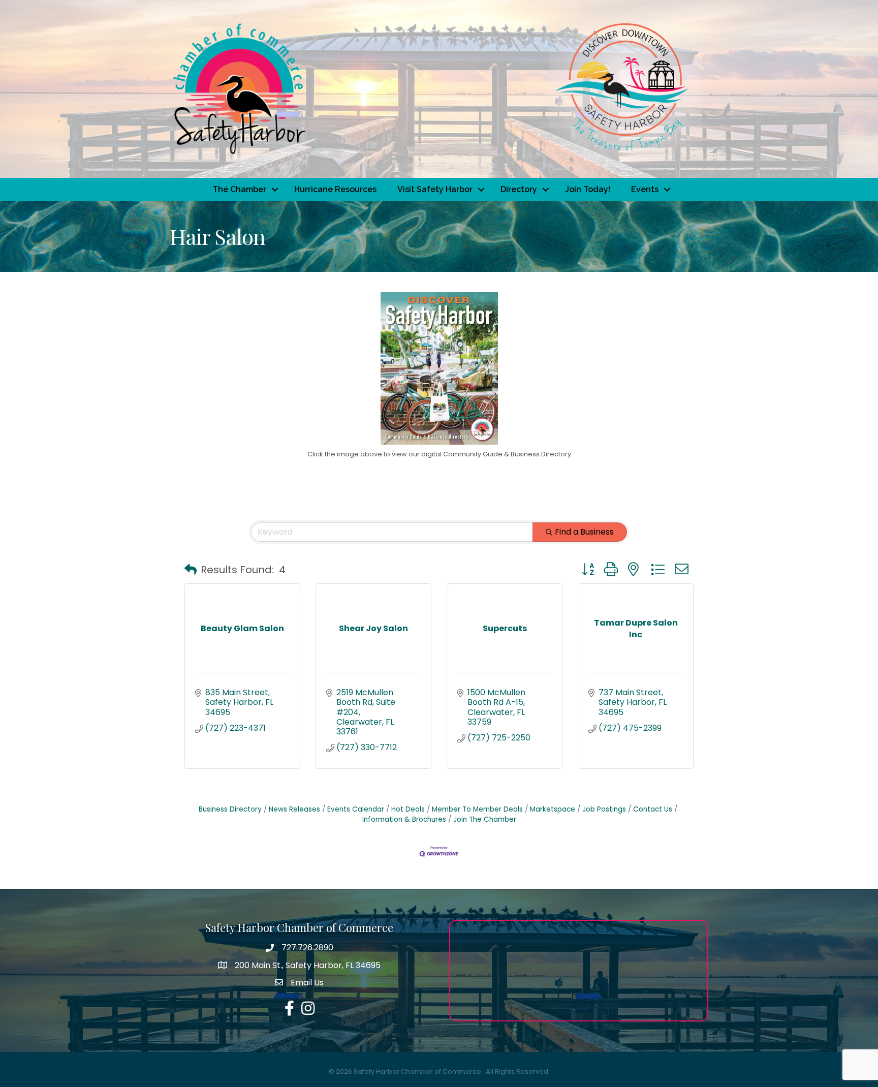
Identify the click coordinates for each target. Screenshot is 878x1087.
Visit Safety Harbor (435, 189)
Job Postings (604, 809)
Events (644, 189)
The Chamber (239, 189)
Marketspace (552, 809)
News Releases (294, 809)
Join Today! (587, 189)
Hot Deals (408, 809)
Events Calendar (355, 809)
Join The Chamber (484, 819)
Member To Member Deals (477, 809)
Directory (518, 189)
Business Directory (230, 809)
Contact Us (652, 809)
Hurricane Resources (335, 189)
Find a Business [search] (584, 532)
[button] (190, 570)
